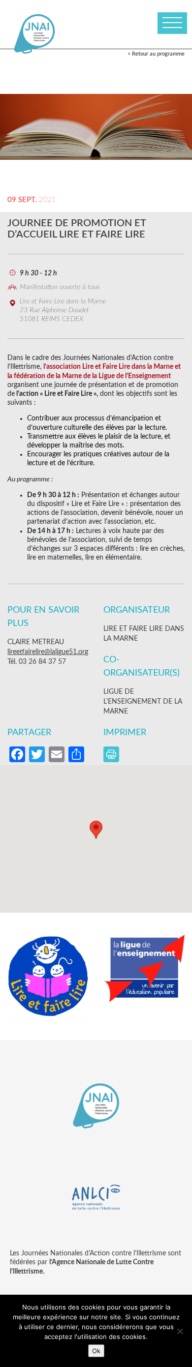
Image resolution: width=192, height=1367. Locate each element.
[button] (96, 830)
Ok (96, 1351)
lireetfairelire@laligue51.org (47, 652)
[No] (180, 1331)
